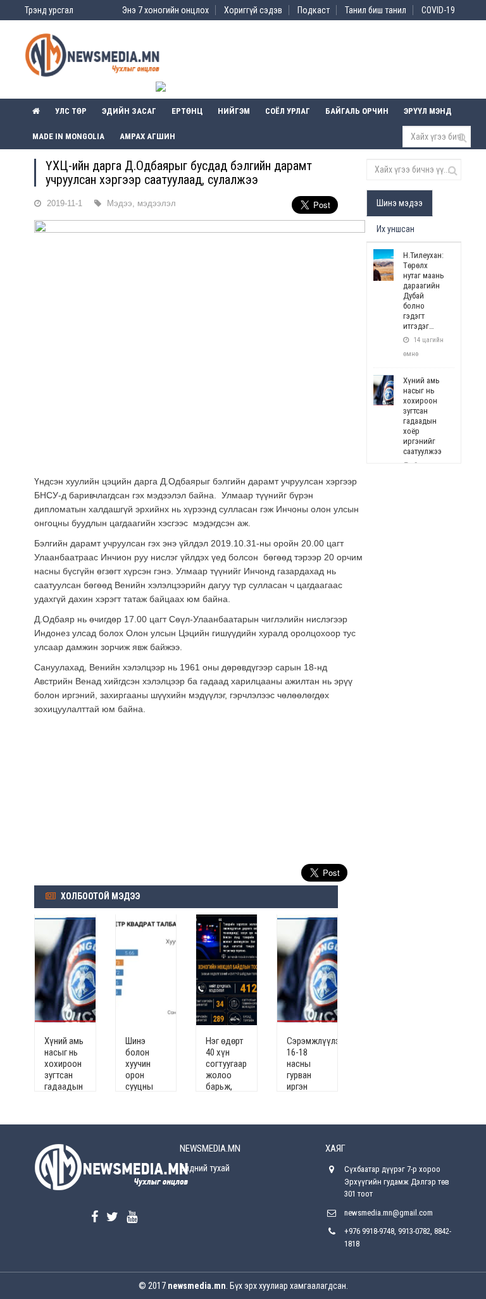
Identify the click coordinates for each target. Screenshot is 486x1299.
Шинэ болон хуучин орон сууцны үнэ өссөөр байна (139, 1080)
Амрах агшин (147, 136)
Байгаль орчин (357, 111)
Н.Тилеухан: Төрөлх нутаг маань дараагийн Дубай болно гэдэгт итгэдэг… (423, 290)
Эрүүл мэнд (428, 111)
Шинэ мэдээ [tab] (400, 203)
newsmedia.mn (197, 1286)
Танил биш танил (375, 10)
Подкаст (313, 10)
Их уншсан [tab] (395, 229)
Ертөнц (186, 111)
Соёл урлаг (287, 111)
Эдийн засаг (129, 111)
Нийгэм (234, 111)
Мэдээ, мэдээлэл (141, 203)
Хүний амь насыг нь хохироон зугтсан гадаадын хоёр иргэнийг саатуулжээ (66, 1080)
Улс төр (71, 111)
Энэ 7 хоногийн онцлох (165, 10)
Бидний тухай (205, 1168)
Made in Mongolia (68, 136)
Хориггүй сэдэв (253, 10)
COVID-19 (438, 10)
